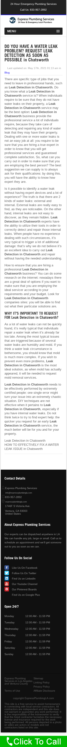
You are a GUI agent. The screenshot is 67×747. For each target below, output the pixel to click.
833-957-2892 (38, 9)
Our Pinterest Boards (24, 589)
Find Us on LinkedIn (24, 578)
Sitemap (38, 678)
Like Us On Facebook (24, 567)
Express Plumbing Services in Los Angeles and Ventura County (18, 681)
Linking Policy (42, 682)
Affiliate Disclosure (44, 690)
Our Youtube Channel (24, 583)
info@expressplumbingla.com (18, 493)
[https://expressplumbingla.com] (33, 22)
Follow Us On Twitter (24, 573)
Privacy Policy (42, 686)
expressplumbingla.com (16, 502)
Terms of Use (12, 690)
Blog (7, 72)
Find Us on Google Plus (26, 594)
